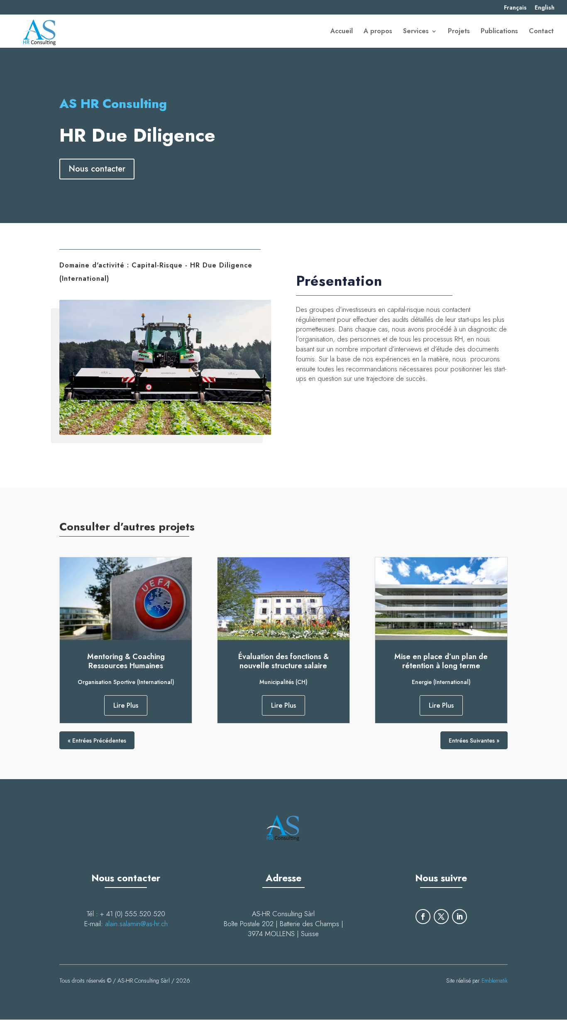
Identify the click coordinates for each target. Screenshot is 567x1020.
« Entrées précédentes (97, 740)
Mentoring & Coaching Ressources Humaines (126, 661)
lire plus (125, 705)
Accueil (341, 32)
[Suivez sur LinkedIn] (459, 916)
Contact (541, 32)
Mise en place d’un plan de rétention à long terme (441, 661)
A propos (378, 32)
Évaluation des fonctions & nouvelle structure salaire (283, 661)
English (545, 8)
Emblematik (494, 980)
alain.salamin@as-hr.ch (136, 924)
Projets (459, 32)
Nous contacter (96, 169)
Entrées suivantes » (474, 740)
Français (515, 8)
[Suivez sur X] (441, 916)
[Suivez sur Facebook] (422, 916)
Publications (499, 32)
